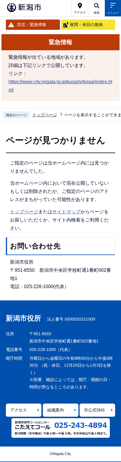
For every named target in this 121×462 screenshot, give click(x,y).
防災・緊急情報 (31, 24)
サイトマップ (66, 211)
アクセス (18, 410)
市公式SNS (94, 410)
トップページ (44, 115)
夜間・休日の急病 (86, 24)
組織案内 (55, 410)
